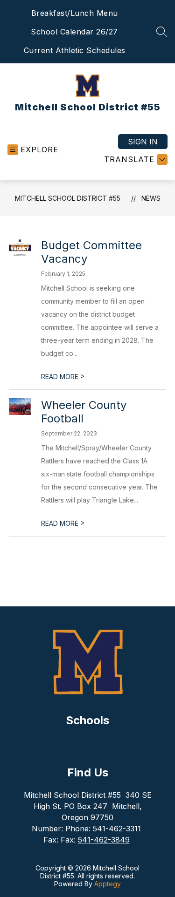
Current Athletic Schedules (75, 50)
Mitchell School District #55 (67, 198)
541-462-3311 (117, 828)
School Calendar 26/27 (74, 31)
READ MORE (63, 377)
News (151, 198)
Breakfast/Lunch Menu (74, 13)
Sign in (143, 141)
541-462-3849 (104, 839)
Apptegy (107, 884)
